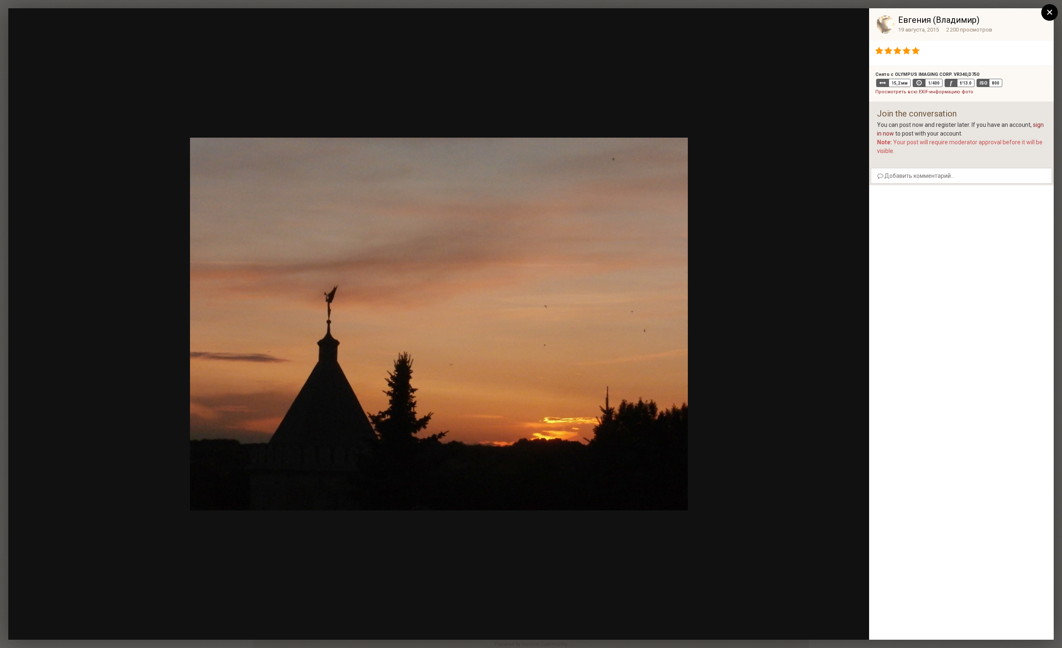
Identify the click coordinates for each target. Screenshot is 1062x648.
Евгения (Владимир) (938, 20)
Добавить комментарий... (919, 175)
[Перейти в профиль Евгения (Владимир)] (885, 24)
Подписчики (801, 23)
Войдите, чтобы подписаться (738, 22)
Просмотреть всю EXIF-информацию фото (924, 92)
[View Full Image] (855, 23)
